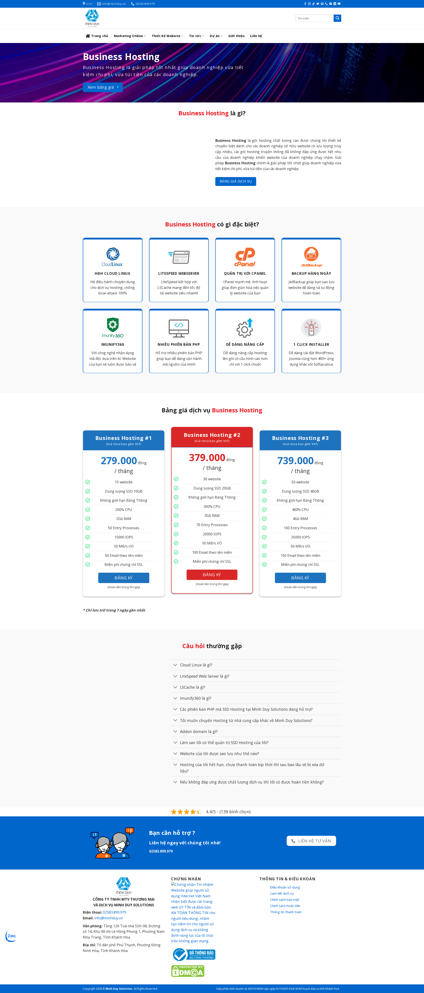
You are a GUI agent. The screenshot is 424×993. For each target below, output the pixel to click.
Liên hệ (256, 36)
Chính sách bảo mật (284, 899)
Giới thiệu (236, 36)
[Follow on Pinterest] (330, 4)
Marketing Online (128, 36)
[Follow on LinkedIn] (334, 4)
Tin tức (195, 36)
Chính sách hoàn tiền (285, 905)
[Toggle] (175, 665)
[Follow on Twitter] (317, 4)
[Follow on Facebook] (305, 4)
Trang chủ (99, 36)
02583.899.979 (114, 912)
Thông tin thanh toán (285, 912)
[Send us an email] (322, 4)
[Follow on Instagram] (309, 4)
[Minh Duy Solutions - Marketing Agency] (116, 18)
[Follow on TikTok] (313, 4)
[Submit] (337, 18)
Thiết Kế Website (166, 36)
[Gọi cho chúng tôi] (326, 4)
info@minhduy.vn (108, 918)
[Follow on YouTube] (339, 4)
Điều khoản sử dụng (285, 887)
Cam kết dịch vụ (282, 893)
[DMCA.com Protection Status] (187, 970)
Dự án (215, 36)
